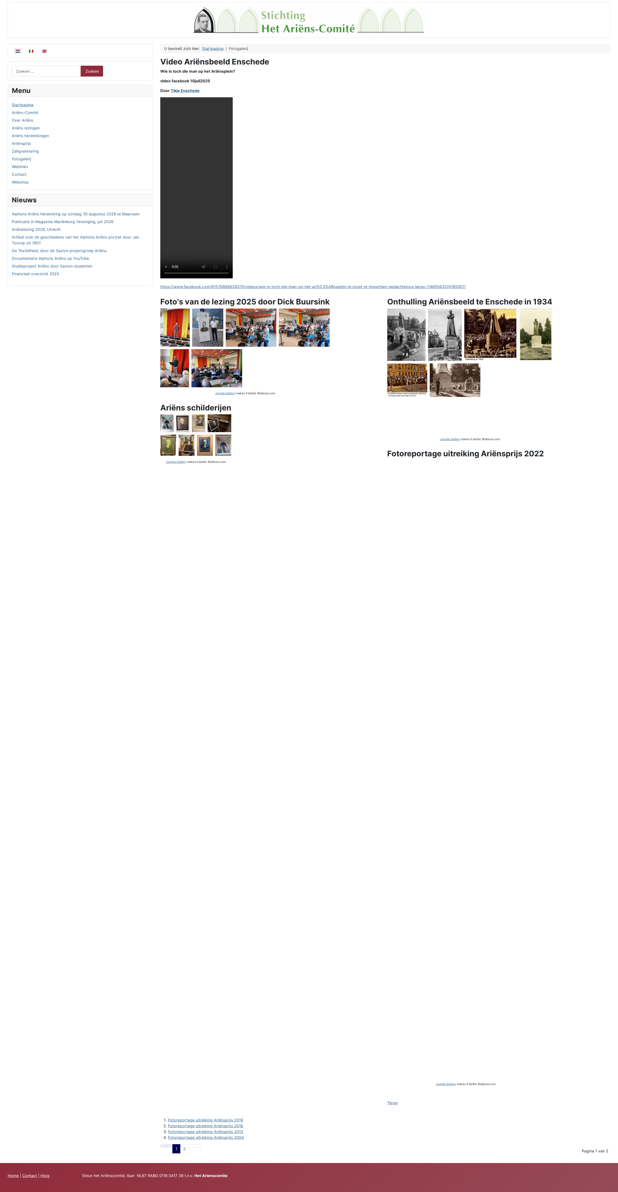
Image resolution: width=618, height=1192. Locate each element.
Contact (19, 174)
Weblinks (20, 166)
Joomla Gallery (225, 393)
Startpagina (22, 104)
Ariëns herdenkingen (30, 135)
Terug (392, 1102)
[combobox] (46, 71)
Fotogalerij (21, 158)
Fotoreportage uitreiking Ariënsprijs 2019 (205, 1120)
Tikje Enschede (185, 90)
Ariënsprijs (21, 143)
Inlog (45, 1175)
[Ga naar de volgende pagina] (192, 1146)
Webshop (20, 182)
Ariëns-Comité (25, 112)
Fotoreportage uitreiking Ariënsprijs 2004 (206, 1137)
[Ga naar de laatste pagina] (198, 1146)
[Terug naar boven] (612, 1186)
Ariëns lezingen (26, 128)
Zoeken (92, 71)
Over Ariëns (22, 120)
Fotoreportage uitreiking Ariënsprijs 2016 (205, 1125)
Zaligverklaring (25, 151)
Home (13, 1175)
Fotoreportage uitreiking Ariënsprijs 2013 (205, 1131)
